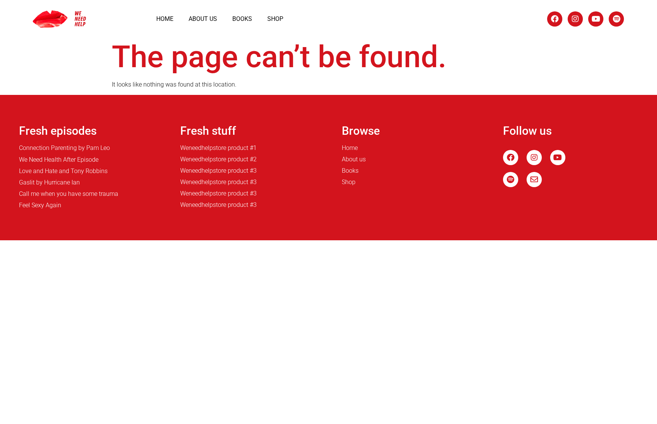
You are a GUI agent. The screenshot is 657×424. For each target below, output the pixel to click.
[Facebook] (554, 19)
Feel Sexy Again (40, 205)
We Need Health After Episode (58, 159)
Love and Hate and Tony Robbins (63, 171)
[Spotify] (616, 19)
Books (242, 18)
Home (164, 18)
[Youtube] (595, 19)
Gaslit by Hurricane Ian (49, 182)
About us (203, 18)
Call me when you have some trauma (68, 193)
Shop (275, 18)
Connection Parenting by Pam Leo (64, 147)
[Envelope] (534, 179)
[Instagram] (575, 19)
